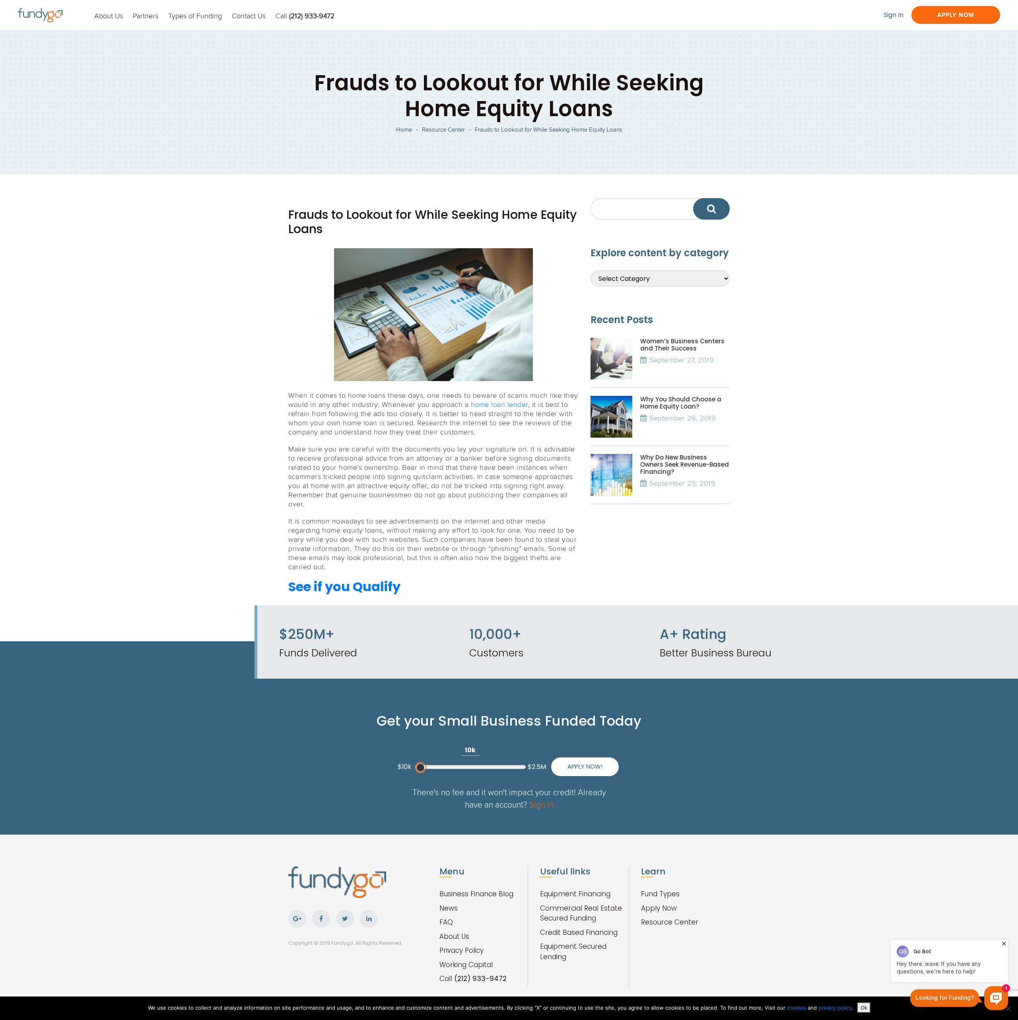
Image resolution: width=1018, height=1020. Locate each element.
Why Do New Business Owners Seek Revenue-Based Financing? (684, 464)
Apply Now (955, 15)
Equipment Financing (575, 894)
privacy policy (835, 1007)
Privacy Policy (461, 950)
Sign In (893, 14)
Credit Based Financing (579, 932)
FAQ (446, 922)
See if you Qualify (344, 587)
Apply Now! (584, 766)
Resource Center (443, 129)
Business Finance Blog (476, 894)
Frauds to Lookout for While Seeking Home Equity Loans (548, 129)
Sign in (541, 804)
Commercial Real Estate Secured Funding (581, 913)
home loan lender (499, 404)
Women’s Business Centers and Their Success (682, 344)
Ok (864, 1007)
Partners (145, 15)
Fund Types (660, 894)
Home (404, 129)
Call (305, 15)
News (448, 908)
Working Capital (466, 964)
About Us (108, 15)
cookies (797, 1007)
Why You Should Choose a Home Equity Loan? (680, 403)
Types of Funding (195, 15)
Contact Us (249, 15)
